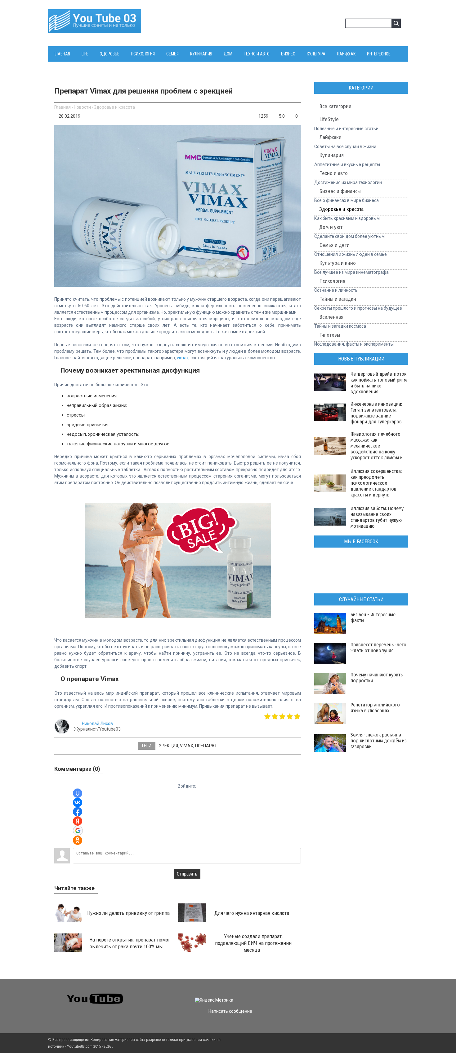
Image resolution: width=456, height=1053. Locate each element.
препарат (206, 745)
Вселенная (331, 317)
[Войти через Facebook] (77, 811)
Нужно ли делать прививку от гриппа (128, 913)
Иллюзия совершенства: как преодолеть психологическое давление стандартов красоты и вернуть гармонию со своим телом (376, 488)
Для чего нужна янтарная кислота (251, 913)
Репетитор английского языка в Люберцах (375, 708)
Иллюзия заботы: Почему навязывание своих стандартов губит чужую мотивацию (377, 517)
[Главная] (94, 29)
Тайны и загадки (338, 299)
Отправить (187, 874)
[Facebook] (345, 995)
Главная (62, 107)
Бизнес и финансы (340, 191)
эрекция (168, 745)
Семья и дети (335, 245)
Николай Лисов (97, 723)
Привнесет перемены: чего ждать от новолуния (378, 647)
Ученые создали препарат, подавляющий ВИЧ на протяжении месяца (253, 943)
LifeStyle (329, 119)
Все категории (335, 106)
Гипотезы (330, 335)
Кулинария (332, 155)
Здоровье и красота (114, 107)
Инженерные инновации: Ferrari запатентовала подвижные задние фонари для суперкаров (376, 413)
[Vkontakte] (323, 995)
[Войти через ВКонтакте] (77, 802)
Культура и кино (338, 263)
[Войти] (328, 24)
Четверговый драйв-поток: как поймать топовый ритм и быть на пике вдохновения (379, 383)
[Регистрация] (338, 24)
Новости (82, 107)
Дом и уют (331, 227)
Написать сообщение (230, 1011)
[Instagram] (367, 995)
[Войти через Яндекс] (77, 821)
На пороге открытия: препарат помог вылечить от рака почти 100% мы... (130, 943)
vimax (183, 357)
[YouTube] (356, 995)
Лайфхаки (331, 137)
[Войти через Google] (78, 831)
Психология (332, 281)
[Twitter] (334, 995)
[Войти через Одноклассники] (77, 840)
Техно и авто (334, 173)
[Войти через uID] (77, 793)
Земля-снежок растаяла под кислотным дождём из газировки (379, 740)
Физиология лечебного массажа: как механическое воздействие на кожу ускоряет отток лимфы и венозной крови (377, 448)
